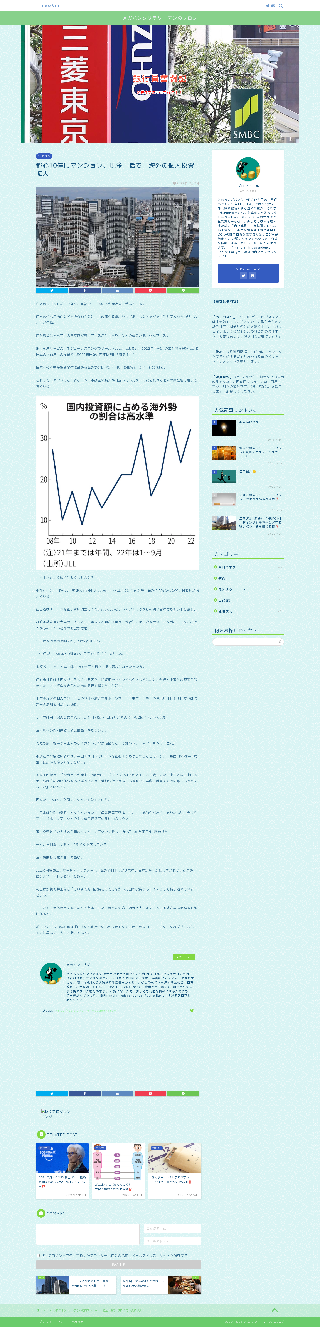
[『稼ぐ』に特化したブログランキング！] (118, 1114)
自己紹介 (249, 600)
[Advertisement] (117, 1049)
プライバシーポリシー (52, 1322)
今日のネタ (44, 156)
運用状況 (249, 611)
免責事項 (77, 1322)
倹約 (249, 578)
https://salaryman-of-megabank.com (86, 1010)
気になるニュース (249, 589)
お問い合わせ (51, 6)
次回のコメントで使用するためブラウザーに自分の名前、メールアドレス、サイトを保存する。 (116, 1255)
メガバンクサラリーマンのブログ (160, 18)
